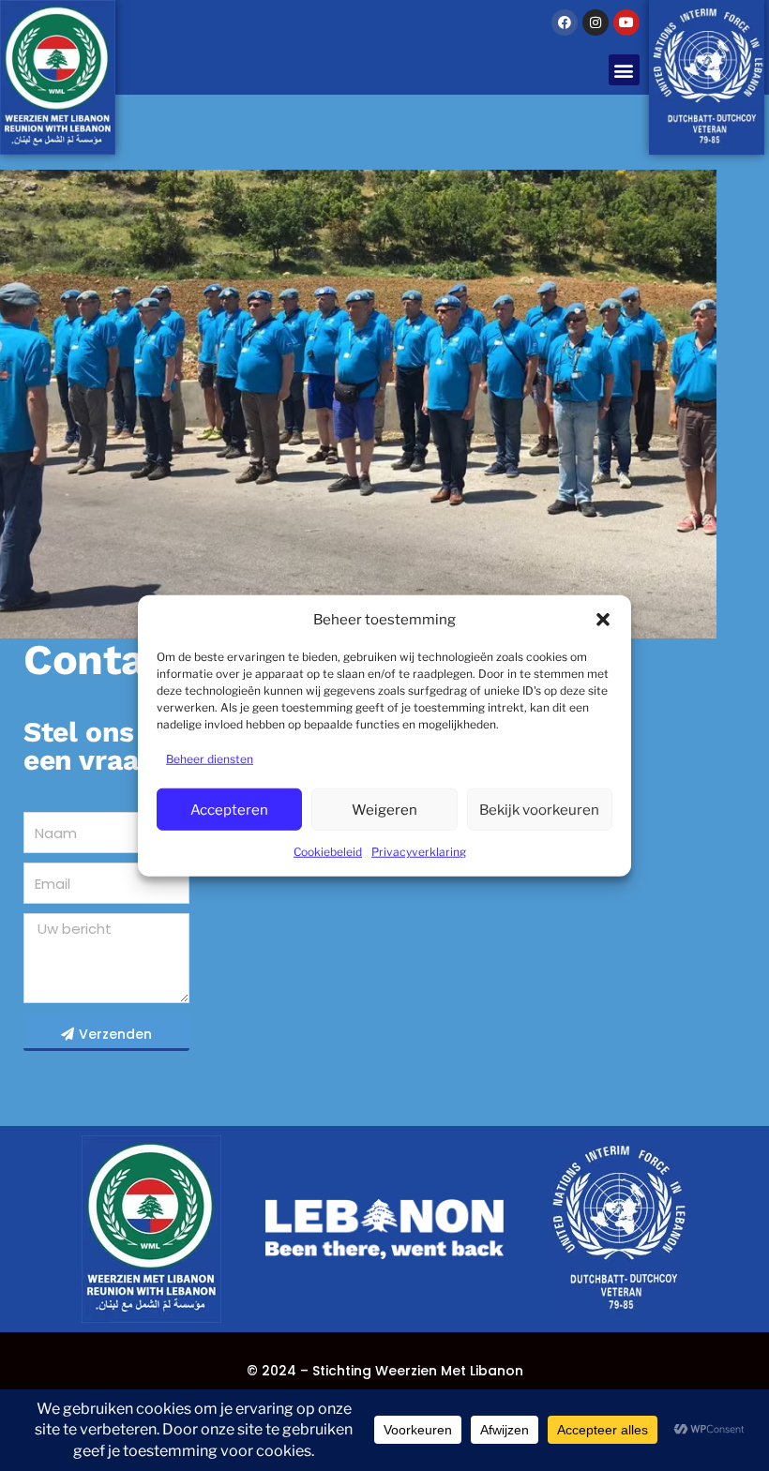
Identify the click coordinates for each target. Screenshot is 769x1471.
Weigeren (384, 809)
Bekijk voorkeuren (539, 809)
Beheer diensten (209, 759)
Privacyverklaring (418, 852)
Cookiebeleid (328, 852)
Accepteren (229, 809)
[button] (603, 619)
